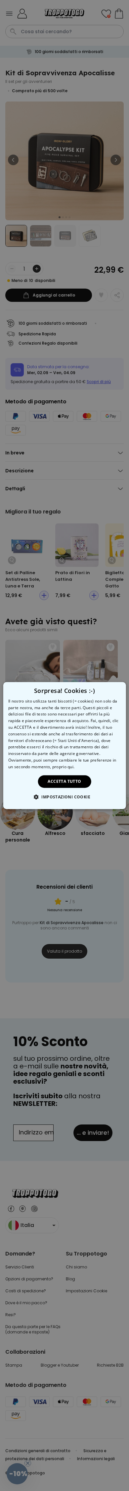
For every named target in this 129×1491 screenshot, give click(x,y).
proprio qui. (63, 767)
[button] (64, 797)
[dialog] (64, 745)
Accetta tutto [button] (64, 781)
